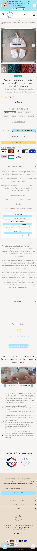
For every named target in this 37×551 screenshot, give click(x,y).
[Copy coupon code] (23, 9)
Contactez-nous (30, 92)
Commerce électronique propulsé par (18, 527)
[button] (5, 5)
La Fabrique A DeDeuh (10, 14)
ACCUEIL (18, 20)
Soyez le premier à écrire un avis (18, 346)
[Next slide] (34, 5)
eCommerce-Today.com (18, 529)
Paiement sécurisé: (8, 148)
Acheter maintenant (18, 142)
